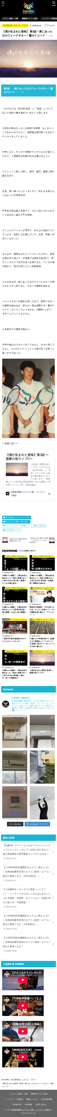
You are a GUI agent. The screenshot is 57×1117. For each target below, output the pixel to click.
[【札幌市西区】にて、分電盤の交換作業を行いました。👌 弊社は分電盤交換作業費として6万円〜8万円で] (14, 731)
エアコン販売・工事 (10, 18)
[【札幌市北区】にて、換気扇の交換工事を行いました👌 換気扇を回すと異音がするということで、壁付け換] (14, 802)
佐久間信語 (41, 526)
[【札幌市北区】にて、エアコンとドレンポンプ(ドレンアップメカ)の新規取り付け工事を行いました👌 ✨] (42, 731)
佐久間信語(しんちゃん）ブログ (15, 25)
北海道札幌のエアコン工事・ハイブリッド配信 (30, 1110)
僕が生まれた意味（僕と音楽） (17, 522)
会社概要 (28, 1104)
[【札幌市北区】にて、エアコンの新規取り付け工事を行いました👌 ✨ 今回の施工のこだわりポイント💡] (42, 767)
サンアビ (28, 526)
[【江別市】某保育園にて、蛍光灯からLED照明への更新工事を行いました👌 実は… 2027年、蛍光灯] (42, 802)
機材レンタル (32, 1099)
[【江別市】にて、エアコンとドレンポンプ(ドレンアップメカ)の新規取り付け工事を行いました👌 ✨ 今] (14, 767)
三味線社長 (16, 1104)
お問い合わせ (41, 1104)
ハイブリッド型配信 (15, 1099)
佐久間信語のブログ (13, 530)
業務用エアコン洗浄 (29, 18)
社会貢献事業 (46, 1099)
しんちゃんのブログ (13, 526)
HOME (6, 1079)
